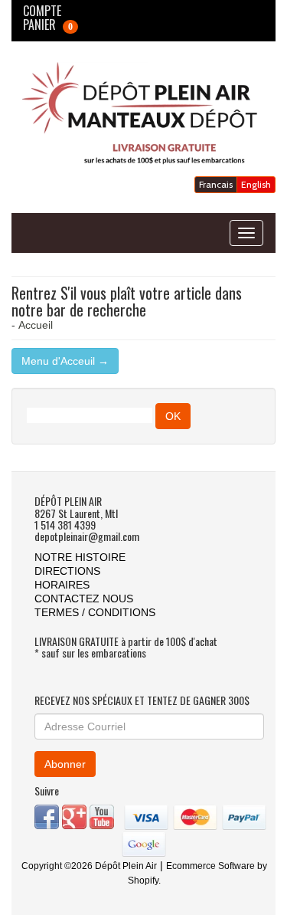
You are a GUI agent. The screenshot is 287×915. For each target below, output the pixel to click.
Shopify (143, 880)
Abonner (65, 764)
